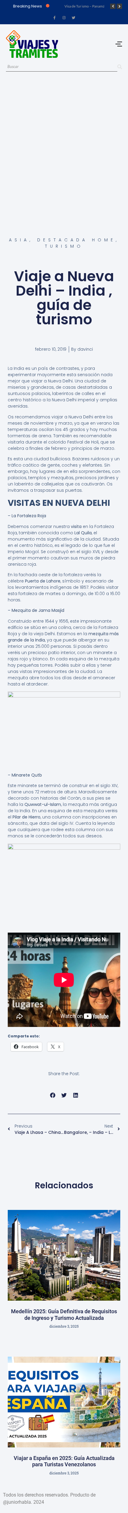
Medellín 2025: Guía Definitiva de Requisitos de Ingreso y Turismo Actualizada (64, 1314)
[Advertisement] (64, 147)
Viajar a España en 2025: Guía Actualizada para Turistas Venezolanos (64, 1461)
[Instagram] (64, 17)
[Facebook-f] (54, 17)
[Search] (119, 67)
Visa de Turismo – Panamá (84, 6)
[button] (52, 1095)
